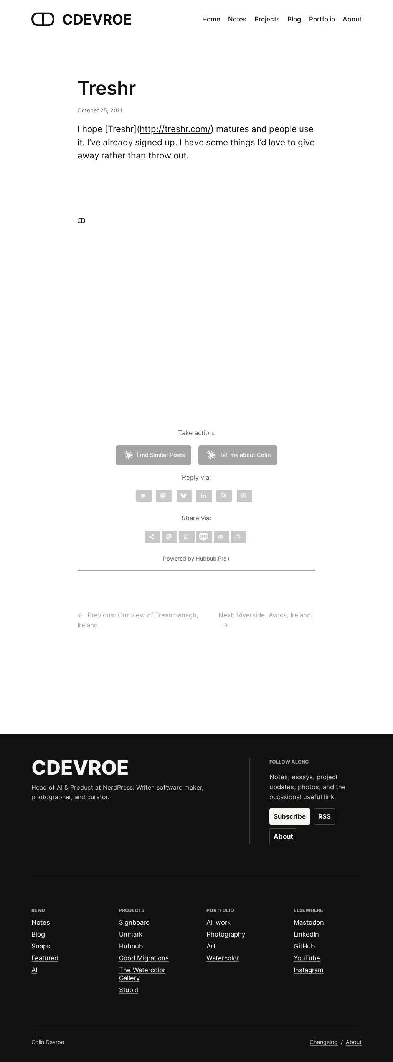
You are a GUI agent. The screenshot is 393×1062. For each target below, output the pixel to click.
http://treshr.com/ (175, 129)
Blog (38, 934)
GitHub (304, 946)
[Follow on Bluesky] (184, 496)
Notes (40, 922)
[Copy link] (238, 537)
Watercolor (222, 958)
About (283, 836)
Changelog (324, 1042)
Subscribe (290, 816)
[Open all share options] (152, 537)
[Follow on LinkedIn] (204, 496)
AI (34, 970)
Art (211, 946)
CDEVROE (97, 19)
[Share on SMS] (204, 537)
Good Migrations (144, 958)
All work (218, 922)
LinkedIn (306, 934)
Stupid (129, 990)
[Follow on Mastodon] (164, 496)
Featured (44, 958)
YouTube (307, 958)
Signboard (134, 922)
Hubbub (131, 946)
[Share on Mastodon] (169, 537)
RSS (324, 816)
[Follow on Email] (144, 496)
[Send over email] (221, 537)
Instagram (309, 970)
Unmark (130, 934)
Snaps (40, 946)
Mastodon (309, 922)
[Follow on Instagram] (224, 496)
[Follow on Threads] (244, 496)
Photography (225, 934)
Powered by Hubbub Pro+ (196, 558)
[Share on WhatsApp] (187, 537)
